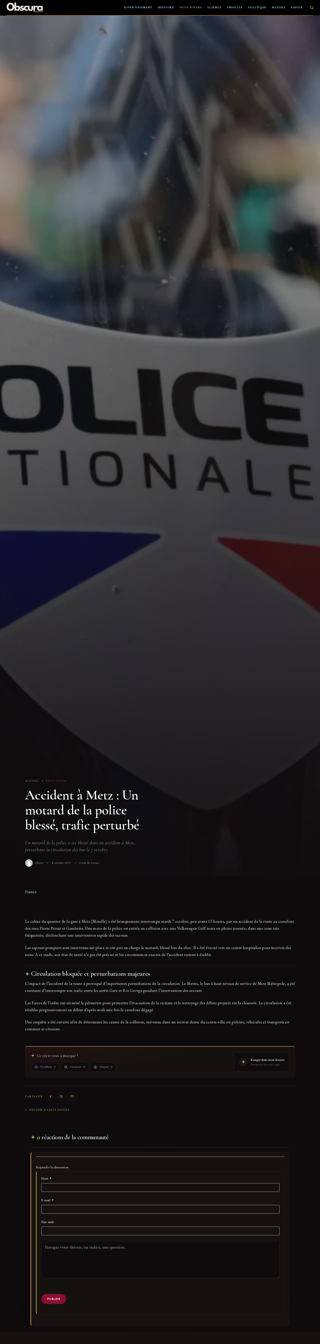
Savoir (297, 7)
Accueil (32, 781)
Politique (257, 7)
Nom (46, 1178)
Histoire (166, 7)
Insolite (235, 7)
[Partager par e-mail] (72, 1096)
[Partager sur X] (61, 1096)
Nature (278, 7)
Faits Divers (191, 7)
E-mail (47, 1200)
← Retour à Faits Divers (47, 1110)
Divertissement (138, 7)
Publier (53, 1299)
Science (214, 7)
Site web (47, 1222)
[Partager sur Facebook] (50, 1096)
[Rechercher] (311, 7)
